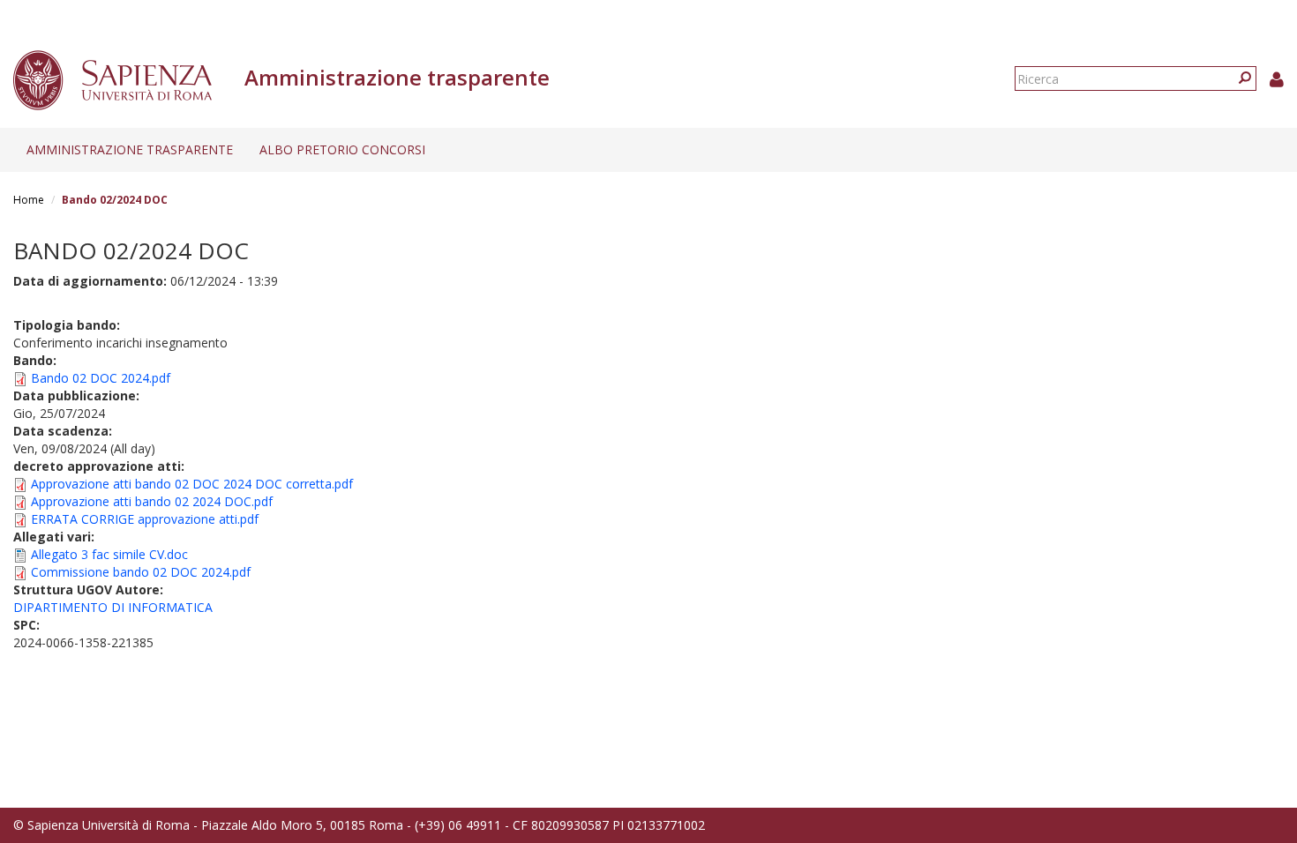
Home (28, 199)
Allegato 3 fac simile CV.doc (109, 554)
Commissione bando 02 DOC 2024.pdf (141, 571)
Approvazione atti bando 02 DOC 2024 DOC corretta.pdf (192, 483)
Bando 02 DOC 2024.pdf (100, 377)
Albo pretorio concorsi (342, 149)
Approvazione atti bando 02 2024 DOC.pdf (152, 501)
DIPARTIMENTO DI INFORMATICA (113, 607)
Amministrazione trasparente (129, 149)
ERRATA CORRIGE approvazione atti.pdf (145, 519)
